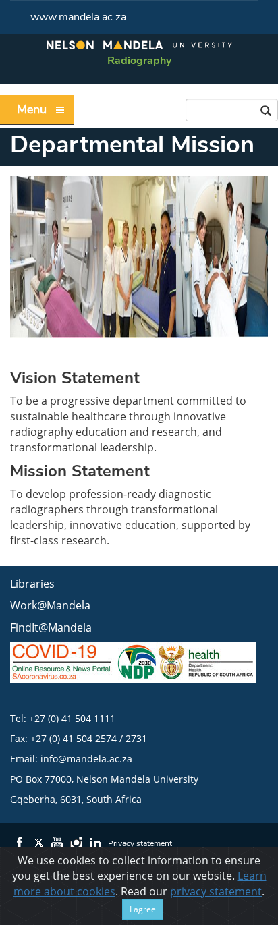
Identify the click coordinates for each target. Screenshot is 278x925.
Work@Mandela (50, 605)
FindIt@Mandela (51, 627)
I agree (143, 909)
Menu (32, 109)
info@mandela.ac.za (86, 758)
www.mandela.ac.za (78, 16)
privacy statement (216, 891)
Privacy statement (140, 843)
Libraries (32, 583)
